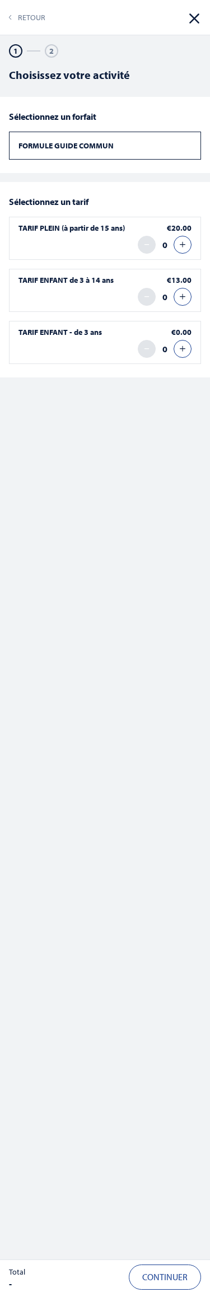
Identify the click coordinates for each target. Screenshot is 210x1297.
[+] (183, 245)
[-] (147, 245)
